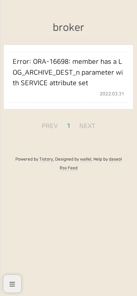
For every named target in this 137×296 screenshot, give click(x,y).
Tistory (46, 159)
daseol (115, 159)
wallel (85, 159)
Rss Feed (69, 168)
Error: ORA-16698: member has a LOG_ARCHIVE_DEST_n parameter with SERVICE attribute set (68, 72)
